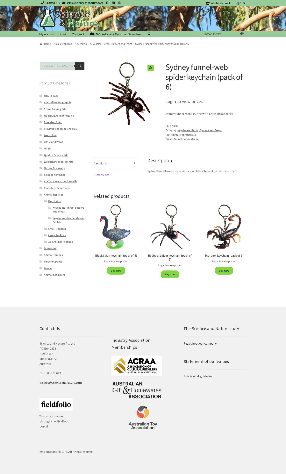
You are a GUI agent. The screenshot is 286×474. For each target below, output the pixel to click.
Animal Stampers (54, 274)
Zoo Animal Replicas (60, 241)
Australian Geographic (57, 102)
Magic (47, 148)
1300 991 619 (52, 3)
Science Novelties (54, 174)
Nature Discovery (54, 168)
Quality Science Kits (56, 155)
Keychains (81, 44)
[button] (150, 68)
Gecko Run (50, 135)
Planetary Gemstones (57, 188)
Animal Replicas (63, 44)
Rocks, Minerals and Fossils (60, 181)
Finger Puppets (53, 261)
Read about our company (200, 343)
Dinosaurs (50, 248)
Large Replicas (57, 235)
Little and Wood (53, 142)
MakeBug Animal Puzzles (59, 115)
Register (240, 3)
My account (46, 34)
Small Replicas (57, 228)
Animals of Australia (183, 134)
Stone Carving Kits (55, 109)
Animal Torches (53, 255)
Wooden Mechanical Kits (59, 161)
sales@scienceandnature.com (85, 3)
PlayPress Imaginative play (60, 128)
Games (48, 268)
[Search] (79, 66)
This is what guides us (197, 376)
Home (47, 44)
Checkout (78, 34)
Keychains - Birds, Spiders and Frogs (111, 44)
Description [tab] (101, 163)
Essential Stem (53, 122)
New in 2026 (51, 95)
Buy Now (116, 270)
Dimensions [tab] (101, 175)
